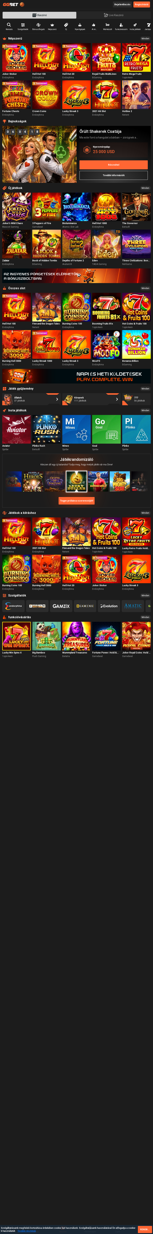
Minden (145, 38)
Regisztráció (142, 4)
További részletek (27, 1231)
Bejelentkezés (122, 4)
